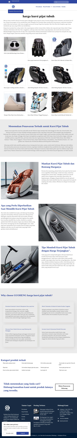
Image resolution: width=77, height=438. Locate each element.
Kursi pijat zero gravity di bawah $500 (67, 363)
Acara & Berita (57, 6)
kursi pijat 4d (44, 370)
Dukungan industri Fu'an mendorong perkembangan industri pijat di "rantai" (47, 411)
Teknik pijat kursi (45, 367)
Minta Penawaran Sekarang (64, 387)
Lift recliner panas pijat (46, 363)
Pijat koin (5, 367)
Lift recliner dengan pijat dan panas (30, 367)
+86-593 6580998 (64, 418)
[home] (13, 7)
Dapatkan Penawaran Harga (15, 11)
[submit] (67, 2)
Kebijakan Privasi (62, 435)
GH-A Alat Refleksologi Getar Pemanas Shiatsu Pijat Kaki (19, 53)
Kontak (63, 6)
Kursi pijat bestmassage (27, 363)
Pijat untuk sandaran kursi (9, 363)
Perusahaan (39, 6)
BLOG (23, 419)
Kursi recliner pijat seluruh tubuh (10, 370)
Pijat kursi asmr (63, 370)
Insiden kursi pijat (26, 370)
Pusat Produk (25, 411)
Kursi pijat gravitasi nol (64, 367)
